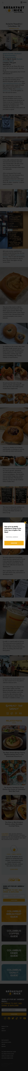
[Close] (25, 522)
